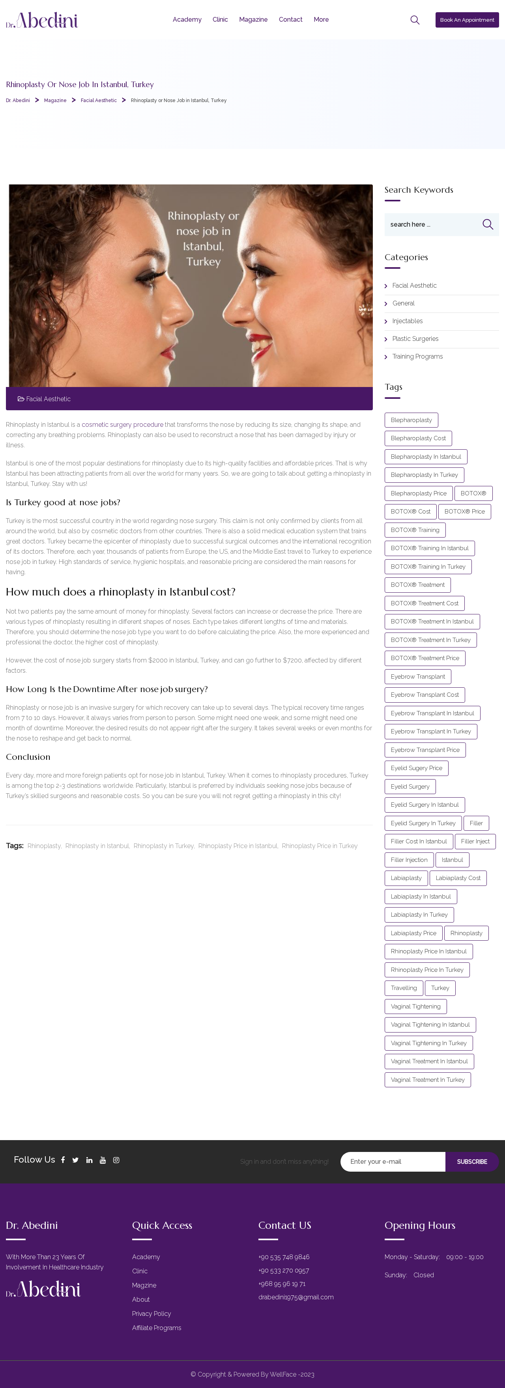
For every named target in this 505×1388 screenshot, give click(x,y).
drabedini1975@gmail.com (296, 1297)
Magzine (144, 1285)
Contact (291, 19)
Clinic (220, 19)
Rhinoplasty (44, 846)
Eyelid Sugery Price (416, 768)
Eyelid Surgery (410, 786)
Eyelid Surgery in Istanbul (425, 804)
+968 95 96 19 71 (281, 1284)
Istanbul (452, 859)
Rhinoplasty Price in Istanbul (237, 846)
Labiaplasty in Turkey (419, 914)
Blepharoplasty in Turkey (424, 474)
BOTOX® (473, 493)
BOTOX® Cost (410, 511)
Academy (187, 19)
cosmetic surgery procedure (122, 424)
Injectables (408, 321)
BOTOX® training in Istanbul (430, 548)
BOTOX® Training (415, 530)
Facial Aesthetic (48, 399)
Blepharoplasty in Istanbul (426, 456)
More (321, 19)
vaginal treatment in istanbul (429, 1061)
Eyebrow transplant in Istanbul (432, 713)
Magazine (253, 19)
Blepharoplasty (411, 420)
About (141, 1299)
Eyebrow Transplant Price (425, 750)
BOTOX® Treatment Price (425, 658)
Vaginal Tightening (416, 1006)
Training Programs (418, 356)
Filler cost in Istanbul (419, 841)
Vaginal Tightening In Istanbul (430, 1024)
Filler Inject (475, 841)
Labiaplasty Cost (458, 878)
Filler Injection (409, 859)
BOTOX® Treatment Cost (424, 603)
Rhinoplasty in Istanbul (97, 846)
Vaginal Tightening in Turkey (429, 1043)
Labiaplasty (406, 878)
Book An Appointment (467, 20)
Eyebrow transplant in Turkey (431, 731)
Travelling (404, 988)
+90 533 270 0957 (283, 1270)
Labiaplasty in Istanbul (421, 896)
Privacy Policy (151, 1313)
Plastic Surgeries (416, 338)
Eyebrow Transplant (418, 676)
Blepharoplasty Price (419, 493)
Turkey (440, 988)
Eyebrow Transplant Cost (425, 694)
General (404, 303)
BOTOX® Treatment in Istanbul (432, 621)
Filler (476, 823)
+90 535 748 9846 (284, 1257)
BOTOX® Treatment (418, 584)
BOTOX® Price (465, 511)
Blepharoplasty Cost (418, 438)
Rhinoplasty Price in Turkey (320, 846)
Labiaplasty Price (413, 933)
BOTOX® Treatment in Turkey (431, 640)
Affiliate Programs (156, 1328)
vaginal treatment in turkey (428, 1079)
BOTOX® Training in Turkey (428, 566)
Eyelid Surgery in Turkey (423, 823)
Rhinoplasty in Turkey (164, 846)
